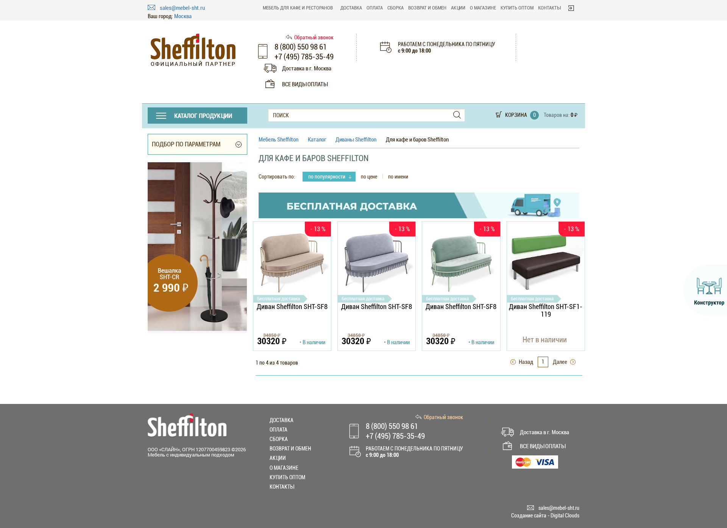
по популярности (327, 177)
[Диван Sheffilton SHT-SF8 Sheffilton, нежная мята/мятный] (461, 262)
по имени (398, 177)
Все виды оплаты (305, 84)
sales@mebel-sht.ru (182, 8)
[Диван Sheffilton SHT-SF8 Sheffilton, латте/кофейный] (292, 262)
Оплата (375, 8)
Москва (183, 16)
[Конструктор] (705, 290)
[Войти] (571, 8)
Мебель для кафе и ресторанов (298, 8)
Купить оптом (517, 8)
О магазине (483, 8)
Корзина (516, 115)
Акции (458, 8)
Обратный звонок (314, 37)
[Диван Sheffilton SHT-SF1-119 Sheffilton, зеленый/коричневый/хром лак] (546, 262)
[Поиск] (457, 115)
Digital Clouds (565, 515)
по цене (369, 177)
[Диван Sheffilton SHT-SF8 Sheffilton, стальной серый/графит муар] (376, 262)
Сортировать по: (277, 177)
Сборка (395, 8)
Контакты (549, 8)
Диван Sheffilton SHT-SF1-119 (545, 310)
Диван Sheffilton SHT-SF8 (292, 307)
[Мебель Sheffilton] (193, 50)
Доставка (351, 8)
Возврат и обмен (427, 8)
